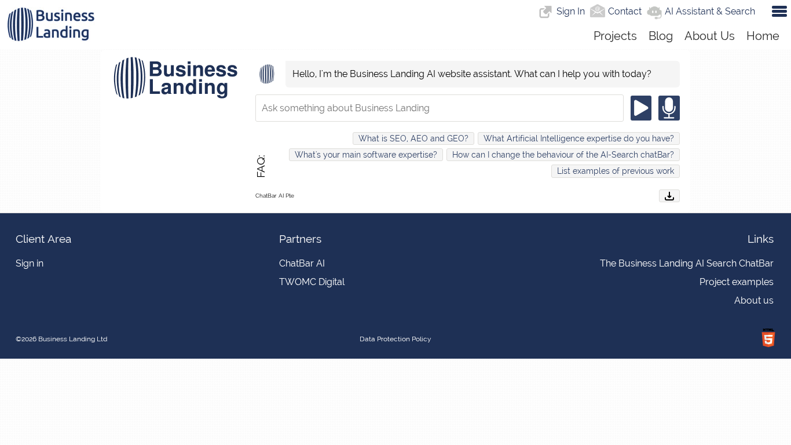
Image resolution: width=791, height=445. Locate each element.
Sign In (570, 11)
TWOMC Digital (312, 281)
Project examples (737, 281)
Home (762, 36)
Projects (615, 36)
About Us (709, 36)
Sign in (29, 263)
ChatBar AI (302, 263)
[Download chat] (669, 195)
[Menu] (777, 10)
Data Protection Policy (395, 339)
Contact (625, 11)
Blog (661, 36)
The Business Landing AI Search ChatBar (687, 263)
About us (754, 300)
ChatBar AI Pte (274, 195)
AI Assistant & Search (710, 11)
